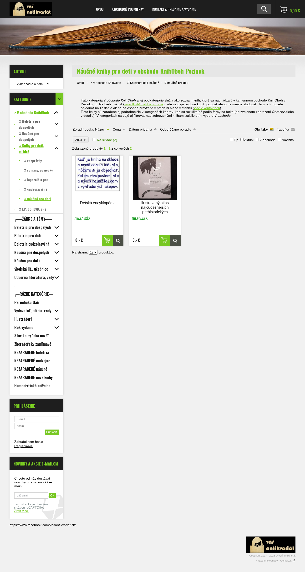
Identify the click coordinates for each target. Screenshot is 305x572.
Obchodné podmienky (128, 9)
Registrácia (23, 446)
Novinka (288, 140)
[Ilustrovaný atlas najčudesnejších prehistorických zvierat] (155, 178)
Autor (80, 140)
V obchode (267, 140)
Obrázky (261, 129)
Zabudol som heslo (28, 442)
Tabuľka (283, 129)
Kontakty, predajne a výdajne (174, 9)
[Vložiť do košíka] (107, 240)
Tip (236, 140)
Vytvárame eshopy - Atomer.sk (274, 560)
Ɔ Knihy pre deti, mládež (143, 83)
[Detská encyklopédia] (98, 178)
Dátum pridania (140, 129)
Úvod (100, 9)
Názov (100, 129)
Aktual (249, 140)
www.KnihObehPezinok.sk (143, 104)
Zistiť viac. (21, 511)
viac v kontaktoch (207, 108)
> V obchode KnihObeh (106, 83)
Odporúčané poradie (175, 129)
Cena (117, 129)
